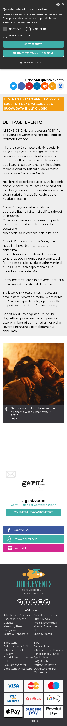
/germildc (20, 548)
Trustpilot (33, 721)
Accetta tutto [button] (33, 44)
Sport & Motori (43, 634)
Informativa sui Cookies (48, 650)
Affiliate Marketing (45, 665)
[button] (33, 62)
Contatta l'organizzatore (33, 512)
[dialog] (33, 34)
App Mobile (41, 657)
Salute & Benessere (16, 634)
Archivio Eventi (43, 646)
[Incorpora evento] (52, 86)
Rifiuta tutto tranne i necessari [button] (33, 53)
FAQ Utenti (41, 661)
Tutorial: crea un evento (18, 657)
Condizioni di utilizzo (46, 653)
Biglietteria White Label (18, 668)
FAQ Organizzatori (15, 665)
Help (6, 661)
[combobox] (58, 4)
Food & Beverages (45, 622)
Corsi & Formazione (46, 615)
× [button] (63, 4)
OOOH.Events (37, 590)
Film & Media (42, 619)
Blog (36, 642)
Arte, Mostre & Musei (17, 615)
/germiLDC (21, 530)
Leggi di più (31, 21)
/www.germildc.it (25, 539)
